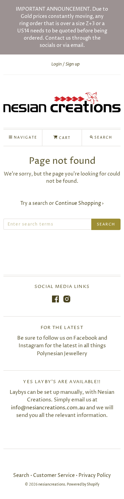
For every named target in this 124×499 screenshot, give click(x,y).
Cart (64, 138)
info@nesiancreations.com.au (48, 407)
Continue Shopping (79, 203)
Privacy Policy (95, 475)
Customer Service (54, 475)
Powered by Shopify (83, 484)
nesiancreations (51, 484)
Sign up (72, 64)
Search (21, 475)
